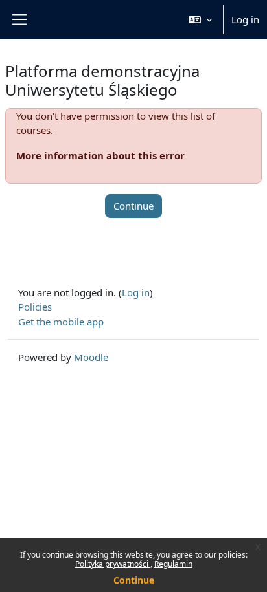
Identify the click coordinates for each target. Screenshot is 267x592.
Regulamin (173, 563)
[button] (200, 19)
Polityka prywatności (112, 563)
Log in (245, 19)
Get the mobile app (61, 321)
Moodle (91, 357)
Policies (35, 306)
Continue (133, 580)
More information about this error (100, 155)
